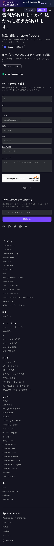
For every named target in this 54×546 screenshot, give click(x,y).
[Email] (20, 226)
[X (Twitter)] (15, 226)
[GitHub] (9, 226)
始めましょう (46, 3)
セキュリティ (8, 522)
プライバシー (8, 536)
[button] (8, 540)
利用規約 (6, 531)
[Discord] (4, 226)
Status (5, 527)
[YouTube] (26, 226)
